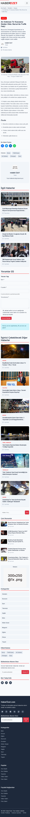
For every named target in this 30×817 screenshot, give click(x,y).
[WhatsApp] (22, 711)
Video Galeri (4, 776)
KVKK (24, 813)
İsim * (2, 279)
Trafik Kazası (16, 153)
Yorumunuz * (5, 297)
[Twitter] (2, 682)
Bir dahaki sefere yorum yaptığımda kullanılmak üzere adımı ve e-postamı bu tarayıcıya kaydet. (15, 312)
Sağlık (4, 613)
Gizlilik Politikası (5, 813)
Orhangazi (13, 156)
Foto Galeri (4, 779)
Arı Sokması (5, 156)
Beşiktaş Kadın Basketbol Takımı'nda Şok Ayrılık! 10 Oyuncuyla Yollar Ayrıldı (15, 541)
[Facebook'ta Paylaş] (2, 145)
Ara (27, 512)
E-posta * (4, 287)
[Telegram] (10, 711)
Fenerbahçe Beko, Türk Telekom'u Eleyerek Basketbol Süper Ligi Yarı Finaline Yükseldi (18, 558)
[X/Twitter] (2, 711)
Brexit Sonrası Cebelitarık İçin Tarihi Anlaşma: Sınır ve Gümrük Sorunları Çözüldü (18, 523)
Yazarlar (3, 774)
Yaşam (4, 642)
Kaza (19, 156)
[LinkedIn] (10, 682)
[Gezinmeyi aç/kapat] (27, 3)
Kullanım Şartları (16, 813)
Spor (3, 603)
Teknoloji (5, 608)
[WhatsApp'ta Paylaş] (14, 145)
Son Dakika (4, 771)
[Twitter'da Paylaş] (6, 145)
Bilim (3, 618)
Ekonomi (4, 599)
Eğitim (4, 632)
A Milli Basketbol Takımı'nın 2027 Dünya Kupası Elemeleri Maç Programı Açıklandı (17, 532)
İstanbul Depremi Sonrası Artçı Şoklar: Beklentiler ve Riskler (17, 549)
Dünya (4, 637)
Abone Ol (25, 672)
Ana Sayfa (4, 769)
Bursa (8, 153)
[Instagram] (6, 682)
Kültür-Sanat (5, 623)
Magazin (4, 627)
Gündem (4, 594)
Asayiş (4, 18)
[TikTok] (18, 711)
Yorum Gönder (6, 318)
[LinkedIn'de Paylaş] (10, 145)
